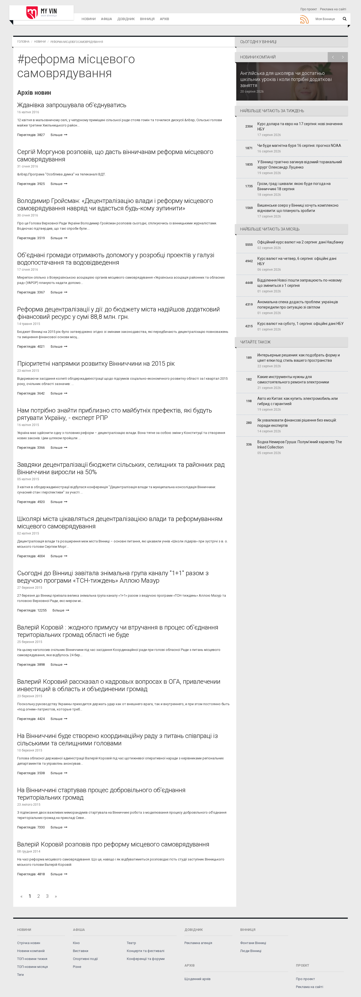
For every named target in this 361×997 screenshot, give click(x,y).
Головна (23, 41)
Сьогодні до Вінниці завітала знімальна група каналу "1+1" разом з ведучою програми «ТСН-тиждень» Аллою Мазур (113, 576)
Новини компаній (31, 951)
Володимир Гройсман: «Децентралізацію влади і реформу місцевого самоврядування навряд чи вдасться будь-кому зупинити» (115, 204)
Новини (89, 19)
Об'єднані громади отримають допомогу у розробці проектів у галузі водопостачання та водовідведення (115, 258)
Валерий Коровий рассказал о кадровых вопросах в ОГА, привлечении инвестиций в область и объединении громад (118, 685)
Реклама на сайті (333, 9)
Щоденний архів (197, 979)
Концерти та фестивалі (145, 951)
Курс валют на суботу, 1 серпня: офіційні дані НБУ (300, 323)
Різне (77, 967)
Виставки (80, 951)
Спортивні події (85, 959)
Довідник (126, 19)
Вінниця (147, 19)
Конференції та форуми (146, 959)
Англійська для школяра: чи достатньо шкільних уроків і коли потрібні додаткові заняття (286, 79)
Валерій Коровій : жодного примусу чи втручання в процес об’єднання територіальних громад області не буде (117, 631)
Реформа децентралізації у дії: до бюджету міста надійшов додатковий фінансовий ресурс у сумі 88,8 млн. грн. (118, 313)
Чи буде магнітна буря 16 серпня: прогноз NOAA (299, 145)
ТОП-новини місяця (32, 967)
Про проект (308, 9)
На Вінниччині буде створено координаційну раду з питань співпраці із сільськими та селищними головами (117, 739)
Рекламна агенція (198, 943)
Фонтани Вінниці (253, 943)
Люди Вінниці (250, 951)
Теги (20, 975)
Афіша (106, 19)
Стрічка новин (28, 943)
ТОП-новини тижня (32, 959)
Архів (164, 19)
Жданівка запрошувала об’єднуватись (71, 105)
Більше (57, 135)
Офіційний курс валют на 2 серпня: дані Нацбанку (300, 242)
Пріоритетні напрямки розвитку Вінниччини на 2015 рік (96, 363)
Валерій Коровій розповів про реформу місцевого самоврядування (113, 844)
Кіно (76, 943)
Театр (131, 943)
